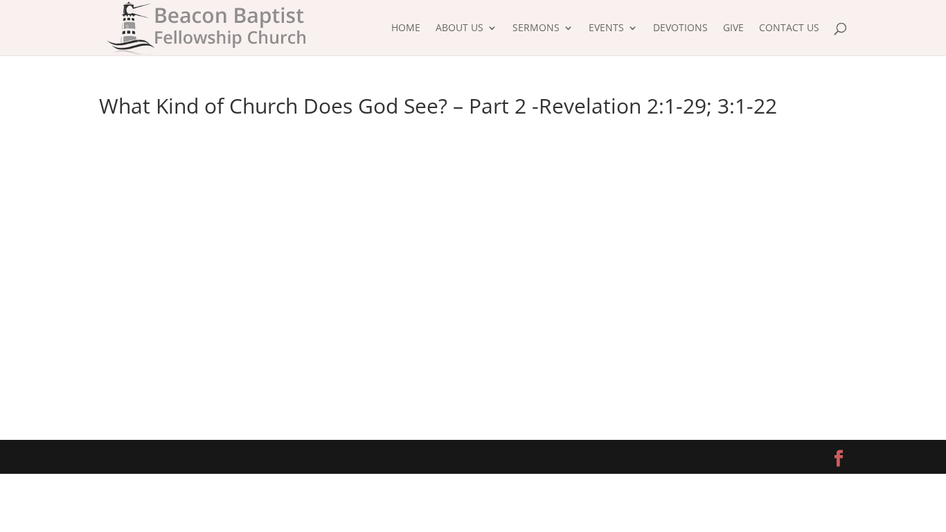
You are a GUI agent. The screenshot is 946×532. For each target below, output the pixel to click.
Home (405, 28)
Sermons (536, 28)
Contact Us (789, 28)
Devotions (680, 28)
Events (606, 28)
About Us (459, 28)
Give (733, 28)
